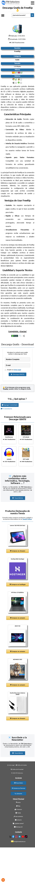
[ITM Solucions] (10, 3)
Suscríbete (19, 783)
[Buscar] (32, 15)
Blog (19, 806)
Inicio (19, 802)
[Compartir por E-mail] (20, 336)
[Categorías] (2, 15)
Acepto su (14, 370)
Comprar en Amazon (18, 551)
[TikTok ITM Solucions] (26, 836)
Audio (29, 389)
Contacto (19, 820)
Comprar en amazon (18, 618)
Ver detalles (18, 537)
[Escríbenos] (3, 880)
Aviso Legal (17, 370)
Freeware (19, 809)
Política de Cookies (22, 765)
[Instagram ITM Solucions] (16, 836)
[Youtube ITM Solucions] (23, 836)
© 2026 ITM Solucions (17, 773)
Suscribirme (19, 498)
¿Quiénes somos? (19, 823)
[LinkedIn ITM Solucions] (19, 836)
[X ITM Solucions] (10, 836)
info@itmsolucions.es (19, 841)
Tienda (19, 813)
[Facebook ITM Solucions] (13, 836)
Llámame (19, 793)
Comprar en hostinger (18, 584)
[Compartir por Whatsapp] (14, 336)
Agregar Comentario (10, 405)
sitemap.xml (18, 827)
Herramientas (19, 816)
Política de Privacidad (17, 769)
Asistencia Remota (19, 788)
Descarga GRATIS (18, 374)
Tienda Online (27, 519)
